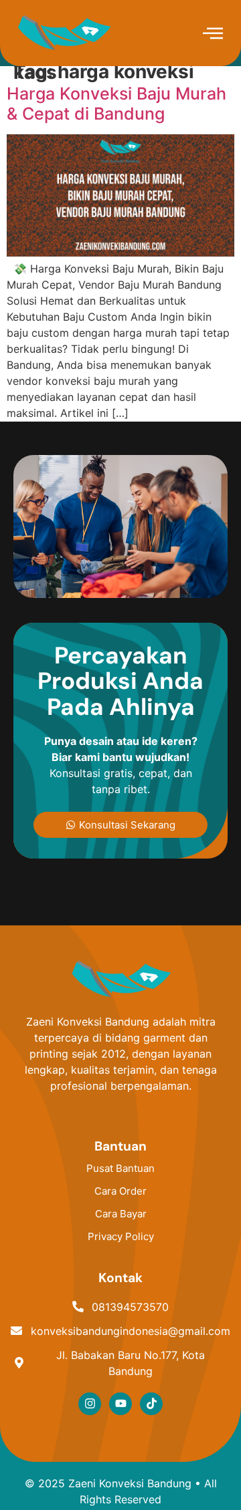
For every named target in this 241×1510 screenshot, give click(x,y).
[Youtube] (120, 1403)
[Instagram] (89, 1403)
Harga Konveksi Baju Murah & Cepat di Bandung (116, 104)
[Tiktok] (151, 1403)
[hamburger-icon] (212, 34)
